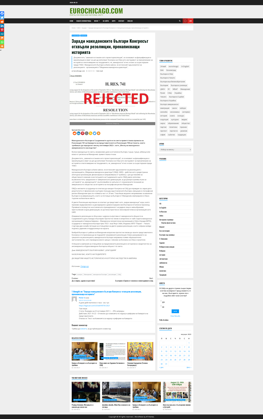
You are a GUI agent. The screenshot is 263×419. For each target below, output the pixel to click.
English (130, 21)
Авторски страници (80, 355)
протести (174, 131)
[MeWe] (2, 34)
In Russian (163, 212)
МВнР (175, 89)
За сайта (106, 21)
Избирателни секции (166, 247)
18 (171, 356)
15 (189, 351)
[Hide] (1, 50)
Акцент (162, 227)
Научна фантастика (168, 223)
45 (160, 204)
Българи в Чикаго (167, 78)
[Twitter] (94, 133)
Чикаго (163, 97)
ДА (163, 302)
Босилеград (171, 70)
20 (180, 356)
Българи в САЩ (166, 74)
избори (183, 108)
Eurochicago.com (96, 10)
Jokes (161, 216)
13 (180, 351)
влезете (83, 329)
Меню (96, 21)
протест (163, 131)
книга (172, 116)
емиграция (164, 108)
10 (166, 351)
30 (162, 364)
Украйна (178, 93)
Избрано (162, 251)
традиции (182, 135)
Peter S (82, 298)
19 (175, 356)
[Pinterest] (82, 133)
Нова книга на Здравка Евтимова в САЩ (112, 351)
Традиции (141, 358)
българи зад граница (80, 358)
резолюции (112, 274)
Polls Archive (163, 320)
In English (185, 66)
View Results (175, 316)
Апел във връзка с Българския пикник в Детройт (177, 392)
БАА (161, 70)
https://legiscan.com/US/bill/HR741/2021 (94, 306)
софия (162, 135)
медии (184, 119)
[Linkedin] (78, 133)
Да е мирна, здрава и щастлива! (83, 279)
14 (184, 351)
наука (162, 123)
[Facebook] (2, 13)
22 (189, 356)
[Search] (180, 21)
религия (184, 131)
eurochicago (173, 66)
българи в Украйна (168, 101)
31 (166, 364)
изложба (163, 112)
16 (162, 356)
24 (166, 360)
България (164, 85)
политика (84, 35)
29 (189, 360)
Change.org (84, 266)
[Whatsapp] (2, 42)
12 (175, 351)
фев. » (189, 367)
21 (184, 356)
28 (184, 360)
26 (175, 360)
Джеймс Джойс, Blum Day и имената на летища (116, 392)
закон (174, 108)
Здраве (162, 243)
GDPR (113, 21)
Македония (88, 274)
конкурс (181, 116)
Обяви (161, 267)
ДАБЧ (162, 89)
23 (162, 360)
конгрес (79, 274)
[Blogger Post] (86, 133)
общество (186, 123)
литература (113, 358)
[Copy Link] (90, 133)
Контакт (121, 21)
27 (180, 360)
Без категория (164, 231)
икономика (174, 112)
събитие (171, 135)
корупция (164, 119)
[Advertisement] (174, 178)
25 (171, 360)
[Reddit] (74, 133)
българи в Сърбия (176, 97)
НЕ (163, 307)
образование (173, 123)
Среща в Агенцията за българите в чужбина (84, 351)
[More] (98, 133)
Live (190, 21)
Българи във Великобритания (172, 82)
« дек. (161, 367)
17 (166, 356)
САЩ (119, 274)
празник (183, 127)
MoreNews (139, 417)
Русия (162, 93)
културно (175, 119)
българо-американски (169, 104)
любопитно (163, 263)
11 (171, 351)
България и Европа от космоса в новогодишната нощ (134, 279)
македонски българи (100, 274)
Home (71, 21)
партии (163, 127)
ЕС (169, 89)
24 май (163, 66)
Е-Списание (75, 35)
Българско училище (179, 85)
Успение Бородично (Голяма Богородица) (140, 351)
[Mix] (2, 38)
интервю (186, 112)
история (163, 116)
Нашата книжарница (83, 21)
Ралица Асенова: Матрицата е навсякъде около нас (86, 392)
